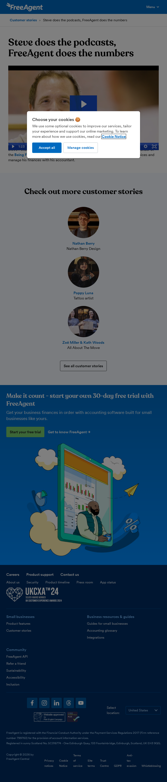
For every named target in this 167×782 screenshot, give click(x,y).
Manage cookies (80, 148)
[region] (83, 134)
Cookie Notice (114, 136)
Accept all (47, 148)
